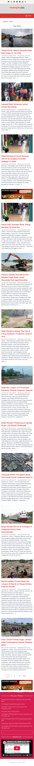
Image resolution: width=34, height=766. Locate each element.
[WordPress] (22, 2)
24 (19, 675)
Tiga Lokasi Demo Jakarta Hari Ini (10, 711)
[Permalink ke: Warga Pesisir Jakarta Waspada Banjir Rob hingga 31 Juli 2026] (17, 38)
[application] (17, 748)
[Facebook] (8, 2)
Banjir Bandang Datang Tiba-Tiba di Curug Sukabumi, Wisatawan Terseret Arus (16, 334)
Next (24, 675)
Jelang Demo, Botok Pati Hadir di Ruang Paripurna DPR (16, 723)
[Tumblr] (17, 2)
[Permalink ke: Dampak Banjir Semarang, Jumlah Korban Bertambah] (17, 92)
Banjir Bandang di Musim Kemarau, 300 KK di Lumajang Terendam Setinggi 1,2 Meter (15, 159)
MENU (29, 16)
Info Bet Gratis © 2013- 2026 (17, 762)
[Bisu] (27, 755)
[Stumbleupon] (19, 2)
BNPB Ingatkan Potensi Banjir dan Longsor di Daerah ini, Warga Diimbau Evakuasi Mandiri (16, 584)
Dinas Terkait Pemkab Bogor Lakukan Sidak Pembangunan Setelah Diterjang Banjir (16, 642)
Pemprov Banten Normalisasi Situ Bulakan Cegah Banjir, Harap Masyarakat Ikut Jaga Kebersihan (15, 277)
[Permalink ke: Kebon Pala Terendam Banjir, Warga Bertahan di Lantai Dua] (17, 212)
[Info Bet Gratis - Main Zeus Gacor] (17, 7)
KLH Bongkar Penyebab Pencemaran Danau (13, 704)
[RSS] (25, 2)
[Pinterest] (14, 2)
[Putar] (4, 755)
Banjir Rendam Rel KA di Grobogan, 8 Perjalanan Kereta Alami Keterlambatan (16, 529)
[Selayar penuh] (30, 755)
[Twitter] (11, 2)
